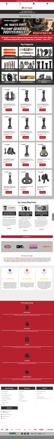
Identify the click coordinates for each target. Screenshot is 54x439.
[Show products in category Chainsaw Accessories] (10, 52)
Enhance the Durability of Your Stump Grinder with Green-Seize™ (9, 213)
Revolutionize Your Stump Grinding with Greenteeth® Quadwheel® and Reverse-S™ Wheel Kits (25, 214)
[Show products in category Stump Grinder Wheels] (10, 77)
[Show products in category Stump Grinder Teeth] (44, 52)
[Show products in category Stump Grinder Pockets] (27, 65)
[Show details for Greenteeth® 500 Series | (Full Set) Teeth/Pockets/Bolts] (10, 150)
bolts (33, 259)
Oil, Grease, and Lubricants (27, 82)
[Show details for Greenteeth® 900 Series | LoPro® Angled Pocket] (44, 150)
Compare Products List (23, 391)
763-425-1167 (10, 405)
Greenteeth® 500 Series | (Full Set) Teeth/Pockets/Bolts (9, 160)
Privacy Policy (4, 391)
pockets (29, 259)
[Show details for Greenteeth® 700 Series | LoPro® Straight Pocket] (27, 177)
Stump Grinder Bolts (44, 69)
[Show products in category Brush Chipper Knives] (10, 65)
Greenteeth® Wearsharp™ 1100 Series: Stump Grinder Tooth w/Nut (26, 160)
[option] (27, 26)
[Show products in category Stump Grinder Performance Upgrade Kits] (44, 77)
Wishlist (21, 389)
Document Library (5, 382)
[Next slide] (51, 279)
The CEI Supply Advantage (27, 293)
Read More (9, 228)
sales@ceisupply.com (6, 407)
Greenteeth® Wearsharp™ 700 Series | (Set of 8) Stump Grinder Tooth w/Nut (9, 105)
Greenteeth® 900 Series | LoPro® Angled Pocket (43, 160)
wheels (35, 259)
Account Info (22, 382)
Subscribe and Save (40, 387)
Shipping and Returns (5, 387)
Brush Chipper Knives (9, 69)
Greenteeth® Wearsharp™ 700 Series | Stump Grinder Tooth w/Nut (26, 105)
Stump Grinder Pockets (27, 69)
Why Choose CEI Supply (41, 382)
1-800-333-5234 (5, 405)
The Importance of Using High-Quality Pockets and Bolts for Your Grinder (42, 214)
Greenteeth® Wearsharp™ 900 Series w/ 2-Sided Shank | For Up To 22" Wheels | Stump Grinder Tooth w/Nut (43, 133)
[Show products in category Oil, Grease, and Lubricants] (27, 77)
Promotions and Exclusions (6, 389)
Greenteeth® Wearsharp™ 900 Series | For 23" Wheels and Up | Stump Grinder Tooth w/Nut (43, 105)
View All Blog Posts (27, 236)
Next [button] (52, 28)
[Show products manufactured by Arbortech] (41, 246)
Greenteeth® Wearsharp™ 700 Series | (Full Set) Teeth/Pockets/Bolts (43, 187)
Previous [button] (2, 28)
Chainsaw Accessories (9, 57)
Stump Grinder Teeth (44, 57)
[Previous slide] (3, 279)
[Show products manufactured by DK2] (15, 246)
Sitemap (3, 395)
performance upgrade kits (42, 259)
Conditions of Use (5, 393)
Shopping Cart (22, 387)
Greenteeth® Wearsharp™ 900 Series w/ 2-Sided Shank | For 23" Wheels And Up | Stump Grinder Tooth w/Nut (26, 133)
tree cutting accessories (14, 260)
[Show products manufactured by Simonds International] (28, 246)
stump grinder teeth (24, 259)
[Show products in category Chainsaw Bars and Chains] (27, 52)
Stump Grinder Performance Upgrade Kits (44, 81)
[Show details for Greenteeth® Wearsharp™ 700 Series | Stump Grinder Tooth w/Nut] (27, 95)
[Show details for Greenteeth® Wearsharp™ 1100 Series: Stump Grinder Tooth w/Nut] (27, 150)
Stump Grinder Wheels (10, 82)
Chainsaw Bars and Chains (27, 57)
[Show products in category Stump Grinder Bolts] (44, 65)
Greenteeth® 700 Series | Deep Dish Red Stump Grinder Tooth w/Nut (9, 187)
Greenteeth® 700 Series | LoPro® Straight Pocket (26, 187)
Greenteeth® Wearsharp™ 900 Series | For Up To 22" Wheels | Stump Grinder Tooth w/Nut (9, 132)
